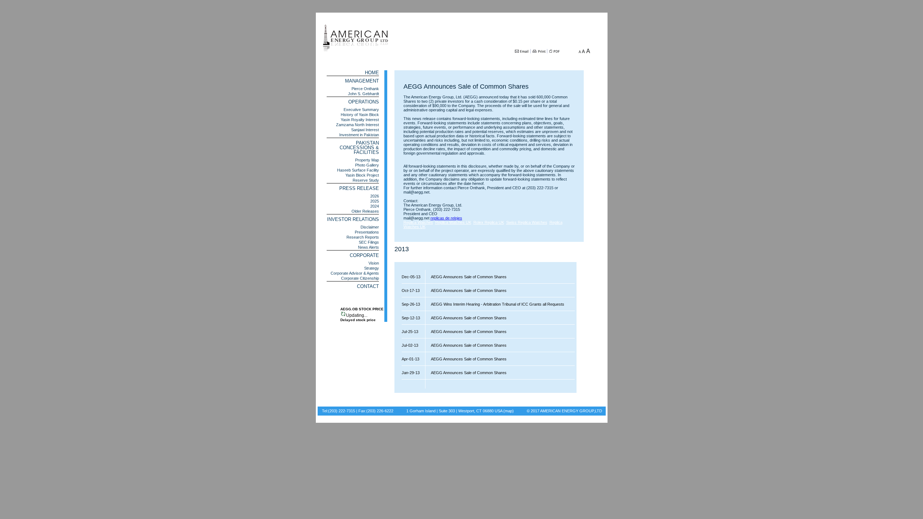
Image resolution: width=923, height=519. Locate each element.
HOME (372, 72)
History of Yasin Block (360, 114)
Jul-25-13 (410, 331)
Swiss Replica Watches (526, 222)
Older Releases (365, 211)
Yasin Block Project (362, 175)
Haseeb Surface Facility (358, 170)
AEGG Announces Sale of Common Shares (466, 277)
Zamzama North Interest (357, 125)
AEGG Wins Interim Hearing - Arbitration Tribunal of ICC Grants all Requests (494, 304)
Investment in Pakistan (359, 135)
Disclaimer (370, 227)
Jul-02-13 (410, 345)
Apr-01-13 (410, 359)
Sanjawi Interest (365, 130)
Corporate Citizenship (360, 278)
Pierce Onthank (365, 88)
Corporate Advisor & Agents (355, 273)
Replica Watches (418, 222)
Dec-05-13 (411, 277)
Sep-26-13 (411, 304)
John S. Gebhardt (363, 94)
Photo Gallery (367, 165)
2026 (374, 196)
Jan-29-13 (411, 373)
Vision (373, 263)
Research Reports (362, 237)
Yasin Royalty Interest (360, 119)
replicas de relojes (446, 218)
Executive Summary (361, 109)
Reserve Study (366, 180)
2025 (374, 201)
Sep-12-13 (411, 318)
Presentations (367, 232)
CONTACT (368, 286)
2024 (374, 206)
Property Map (367, 160)
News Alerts (368, 247)
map (508, 411)
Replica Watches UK (453, 222)
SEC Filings (369, 242)
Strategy (371, 268)
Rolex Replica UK (488, 222)
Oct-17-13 (411, 290)
